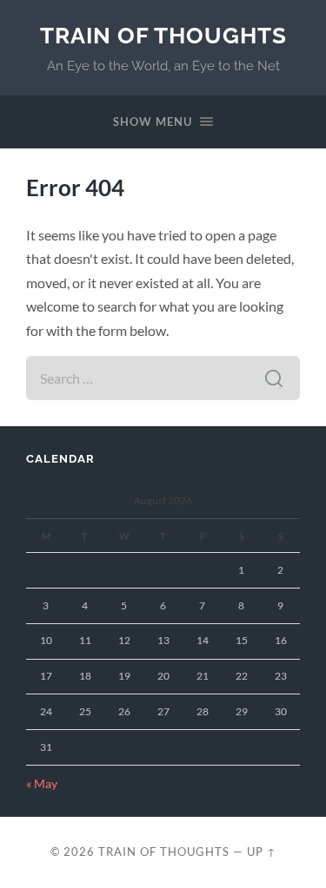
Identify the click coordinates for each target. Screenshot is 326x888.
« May (41, 784)
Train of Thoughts (163, 35)
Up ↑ (261, 851)
